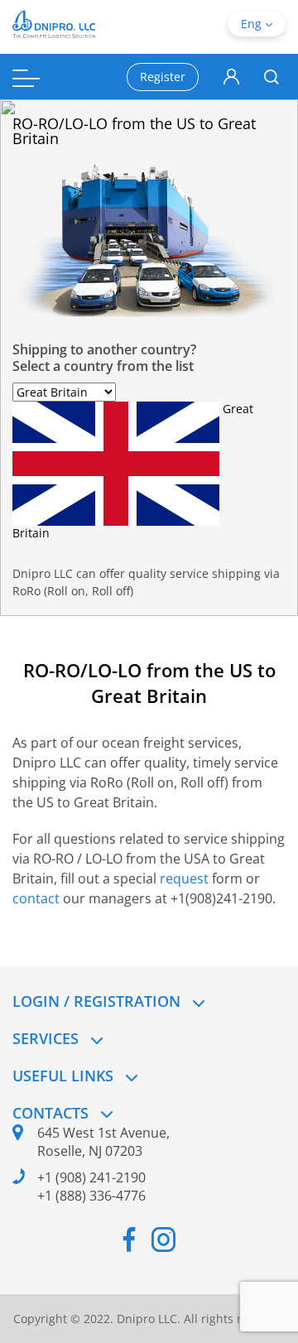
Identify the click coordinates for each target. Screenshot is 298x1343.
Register (162, 76)
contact (36, 898)
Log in (231, 77)
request (186, 878)
